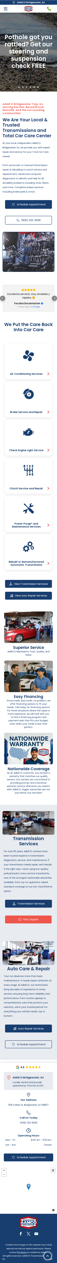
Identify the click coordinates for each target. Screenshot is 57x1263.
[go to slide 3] (26, 87)
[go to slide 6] (38, 87)
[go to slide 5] (34, 87)
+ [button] (4, 1170)
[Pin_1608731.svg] (8, 1077)
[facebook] (20, 1234)
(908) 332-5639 (28, 1122)
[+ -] (28, 1190)
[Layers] (53, 1170)
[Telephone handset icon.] (49, 9)
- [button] (4, 1174)
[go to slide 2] (22, 87)
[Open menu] (6, 9)
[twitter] (28, 1234)
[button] (2, 298)
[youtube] (36, 1234)
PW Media (22, 1252)
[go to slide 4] (30, 87)
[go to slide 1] (19, 87)
